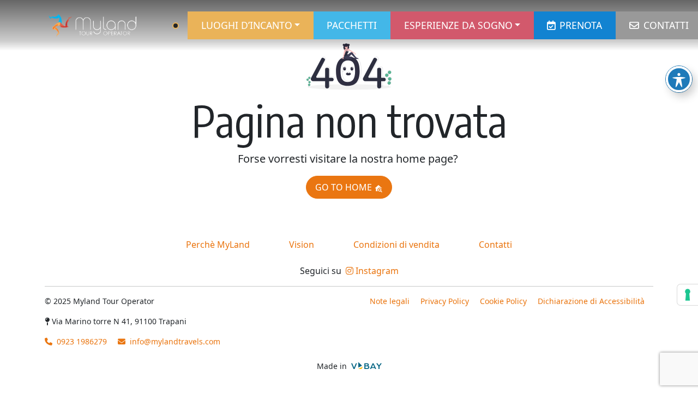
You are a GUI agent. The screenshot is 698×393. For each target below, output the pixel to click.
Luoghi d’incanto (246, 25)
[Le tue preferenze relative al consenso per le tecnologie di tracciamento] (687, 294)
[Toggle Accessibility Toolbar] (679, 79)
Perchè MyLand (218, 245)
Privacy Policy (444, 301)
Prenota (580, 25)
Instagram (376, 271)
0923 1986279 (81, 341)
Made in (333, 366)
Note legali (390, 301)
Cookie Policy (503, 301)
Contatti (666, 25)
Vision (301, 245)
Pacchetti (352, 25)
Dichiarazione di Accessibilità (591, 301)
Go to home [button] (344, 187)
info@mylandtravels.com (175, 341)
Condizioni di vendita (396, 245)
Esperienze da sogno (458, 25)
